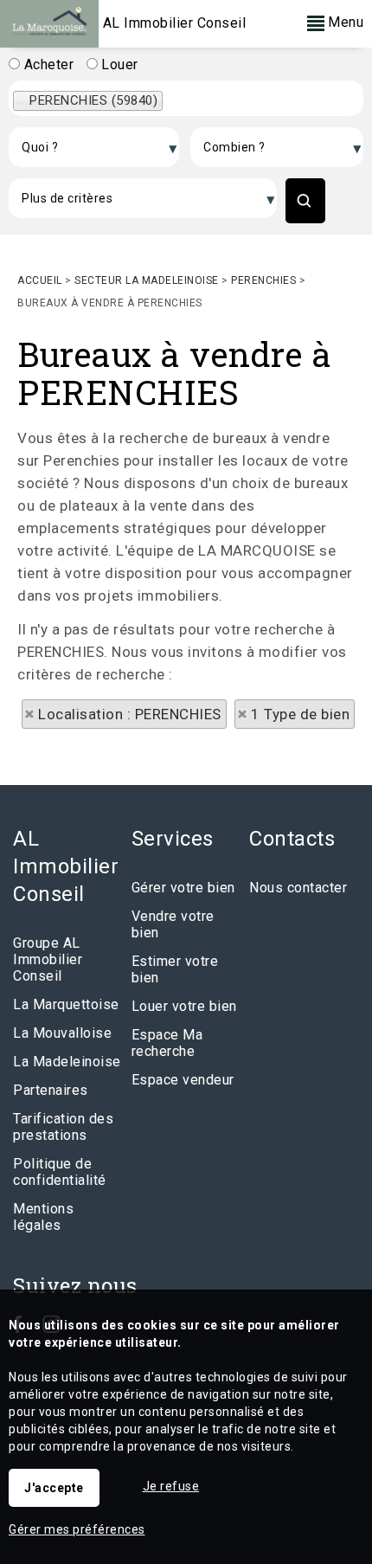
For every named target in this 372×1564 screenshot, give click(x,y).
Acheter (47, 64)
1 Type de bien (300, 714)
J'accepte (54, 1488)
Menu (344, 22)
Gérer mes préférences (77, 1529)
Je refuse (171, 1486)
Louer (118, 64)
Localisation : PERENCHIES (129, 714)
